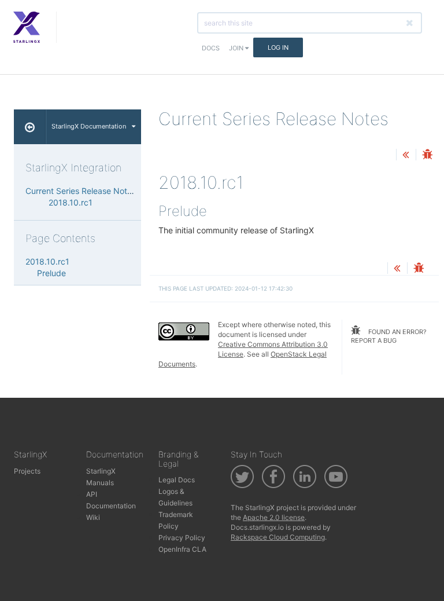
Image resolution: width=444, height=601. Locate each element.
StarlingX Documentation (88, 126)
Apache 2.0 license (274, 517)
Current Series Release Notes (80, 191)
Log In (278, 47)
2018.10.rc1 (70, 202)
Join (237, 48)
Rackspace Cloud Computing (278, 537)
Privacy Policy (181, 537)
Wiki (93, 517)
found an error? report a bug (389, 336)
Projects (27, 471)
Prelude (51, 273)
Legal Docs (176, 479)
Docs (211, 48)
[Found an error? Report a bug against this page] (427, 155)
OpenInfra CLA (182, 549)
